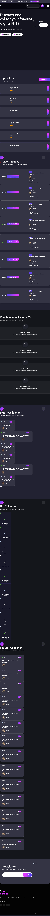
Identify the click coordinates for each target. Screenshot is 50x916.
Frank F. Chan (13, 99)
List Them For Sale (25, 386)
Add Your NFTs (25, 368)
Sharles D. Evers (5, 551)
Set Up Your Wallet (25, 332)
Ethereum (3, 1)
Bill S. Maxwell (5, 566)
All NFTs (12, 897)
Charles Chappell (6, 537)
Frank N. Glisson (14, 122)
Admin (34, 176)
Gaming (1, 897)
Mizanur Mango (14, 145)
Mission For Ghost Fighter (9, 844)
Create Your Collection (25, 350)
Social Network (19, 897)
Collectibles (35, 897)
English (10, 1)
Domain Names (27, 897)
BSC (30, 171)
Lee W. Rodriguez (6, 594)
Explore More (44, 79)
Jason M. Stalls (14, 87)
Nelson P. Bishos (5, 523)
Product (7, 897)
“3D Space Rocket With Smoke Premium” (37, 173)
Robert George (14, 110)
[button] (0, 69)
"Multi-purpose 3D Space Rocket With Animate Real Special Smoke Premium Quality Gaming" (15, 435)
